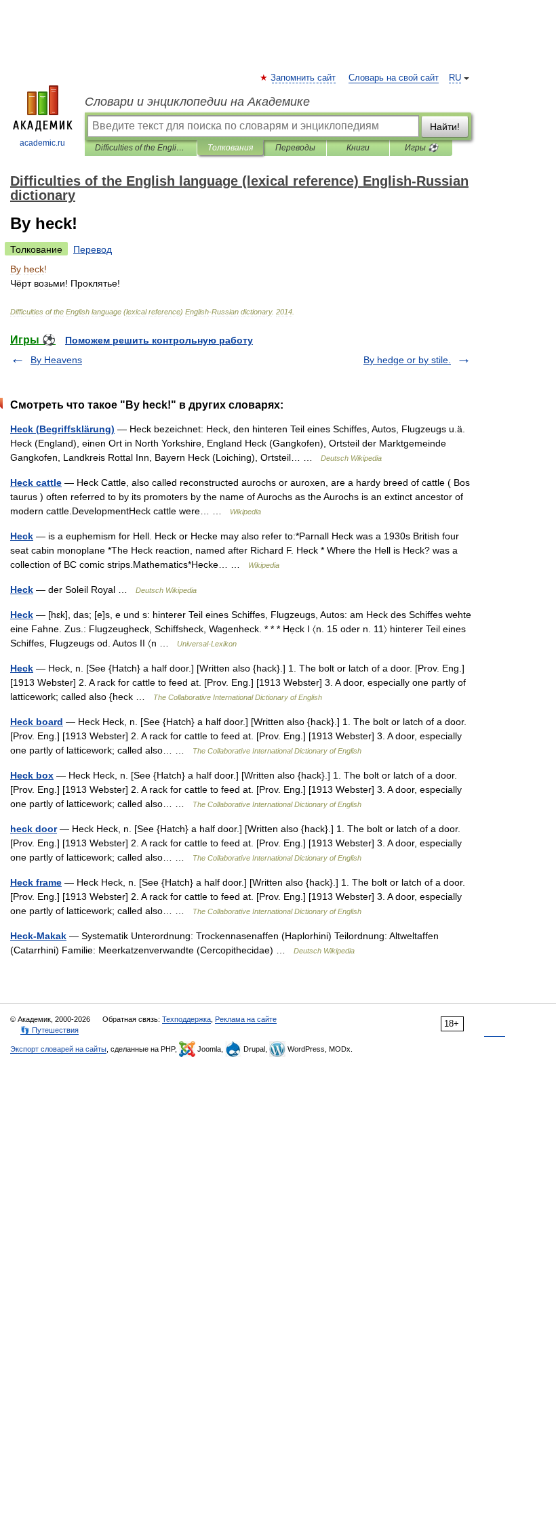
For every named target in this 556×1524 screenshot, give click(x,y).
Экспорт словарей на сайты (58, 1049)
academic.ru (42, 143)
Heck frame (36, 882)
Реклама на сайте (246, 1019)
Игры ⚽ (421, 147)
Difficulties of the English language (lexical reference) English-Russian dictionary (140, 147)
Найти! (445, 126)
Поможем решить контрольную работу (159, 340)
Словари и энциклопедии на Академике (197, 101)
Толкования (230, 147)
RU (455, 78)
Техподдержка (186, 1019)
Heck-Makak (38, 935)
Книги (358, 147)
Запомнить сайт (304, 78)
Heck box (32, 775)
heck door (33, 828)
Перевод (92, 249)
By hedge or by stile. (407, 359)
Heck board (36, 721)
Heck (21, 536)
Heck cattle (36, 482)
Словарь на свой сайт (394, 78)
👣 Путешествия (49, 1030)
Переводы (295, 147)
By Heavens (56, 359)
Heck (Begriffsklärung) (62, 429)
